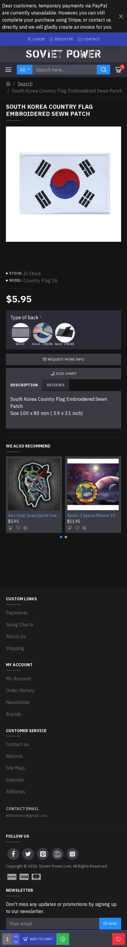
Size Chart (66, 373)
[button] (61, 537)
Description (24, 384)
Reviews (56, 384)
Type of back (24, 317)
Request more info (66, 359)
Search (25, 84)
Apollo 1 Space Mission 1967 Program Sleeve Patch (93, 515)
